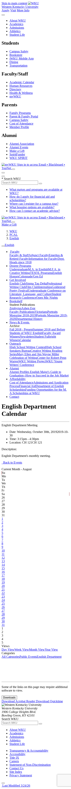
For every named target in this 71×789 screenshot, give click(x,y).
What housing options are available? (31, 207)
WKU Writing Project (32, 361)
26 (3, 607)
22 (3, 593)
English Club (17, 283)
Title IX (14, 757)
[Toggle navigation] (3, 246)
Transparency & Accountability (28, 750)
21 (3, 589)
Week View (21, 649)
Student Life (17, 34)
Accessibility (17, 754)
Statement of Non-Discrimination (30, 764)
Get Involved (17, 280)
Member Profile (19, 127)
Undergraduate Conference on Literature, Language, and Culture (37, 292)
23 (3, 596)
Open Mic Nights (47, 297)
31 (3, 624)
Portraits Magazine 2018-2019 (33, 313)
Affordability (17, 379)
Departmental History (29, 319)
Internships (45, 287)
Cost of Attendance (21, 123)
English (14, 238)
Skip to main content (14, 3)
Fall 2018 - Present (21, 329)
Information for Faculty (43, 258)
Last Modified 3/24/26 (16, 785)
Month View (37, 649)
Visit (13, 10)
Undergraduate (18, 269)
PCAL (13, 234)
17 (3, 575)
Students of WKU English (25, 333)
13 (3, 561)
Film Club (32, 287)
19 (3, 582)
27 (3, 610)
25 (3, 603)
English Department (49, 656)
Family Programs (20, 113)
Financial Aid (27, 386)
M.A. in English (38, 269)
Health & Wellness (21, 93)
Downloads (9, 697)
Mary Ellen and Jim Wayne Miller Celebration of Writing (34, 356)
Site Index (15, 771)
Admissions (16, 27)
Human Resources (20, 85)
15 (3, 568)
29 (3, 617)
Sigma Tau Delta (36, 283)
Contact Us (16, 768)
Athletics (15, 31)
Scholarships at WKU (26, 393)
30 (3, 621)
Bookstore (15, 55)
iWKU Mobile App (21, 58)
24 (3, 600)
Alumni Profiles (19, 372)
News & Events (19, 322)
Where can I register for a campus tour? (33, 203)
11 (3, 554)
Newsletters (27, 336)
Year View (51, 649)
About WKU (17, 20)
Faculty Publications (22, 311)
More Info (23, 10)
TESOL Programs (41, 273)
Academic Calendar (21, 82)
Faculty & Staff (19, 255)
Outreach (15, 343)
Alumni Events (18, 147)
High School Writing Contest (27, 347)
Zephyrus (15, 308)
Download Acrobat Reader (19, 701)
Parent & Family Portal (23, 116)
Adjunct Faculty (39, 255)
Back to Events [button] (12, 462)
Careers (14, 761)
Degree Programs (20, 265)
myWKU (15, 96)
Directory (15, 89)
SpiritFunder (17, 154)
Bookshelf (15, 301)
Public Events (28, 656)
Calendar (25, 340)
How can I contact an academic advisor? (34, 210)
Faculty (14, 251)
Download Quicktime (49, 701)
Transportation (18, 65)
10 (3, 550)
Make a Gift (16, 150)
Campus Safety (18, 51)
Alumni (14, 368)
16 (3, 571)
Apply (5, 10)
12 (3, 557)
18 (3, 578)
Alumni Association (21, 143)
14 (3, 564)
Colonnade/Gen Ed (31, 276)
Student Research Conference (35, 295)
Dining (13, 62)
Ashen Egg (28, 308)
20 (3, 586)
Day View (8, 649)
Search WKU (11, 178)
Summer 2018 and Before (49, 329)
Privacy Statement (20, 775)
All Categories (11, 656)
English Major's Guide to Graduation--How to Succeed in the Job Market (39, 373)
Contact (14, 396)
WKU (13, 231)
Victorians (41, 311)
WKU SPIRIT (18, 158)
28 (3, 614)
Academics (16, 24)
